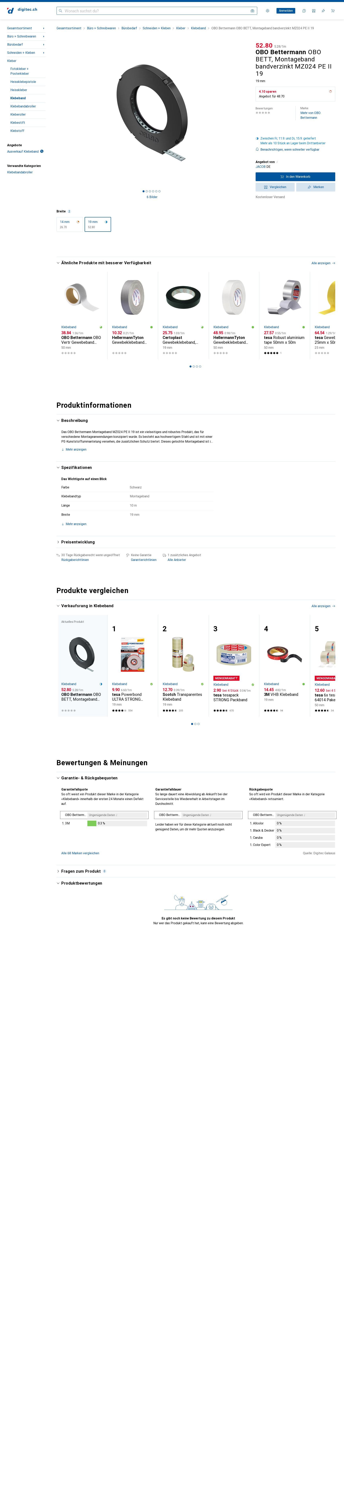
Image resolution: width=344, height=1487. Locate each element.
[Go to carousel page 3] (197, 366)
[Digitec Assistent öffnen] (304, 11)
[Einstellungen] (267, 11)
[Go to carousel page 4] (200, 366)
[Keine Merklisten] (323, 11)
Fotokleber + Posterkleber (19, 71)
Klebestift (17, 123)
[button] (330, 91)
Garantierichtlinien (143, 560)
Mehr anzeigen (76, 449)
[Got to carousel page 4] (153, 191)
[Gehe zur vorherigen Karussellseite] (64, 315)
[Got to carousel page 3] (150, 191)
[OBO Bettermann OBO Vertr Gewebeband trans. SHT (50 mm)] (82, 315)
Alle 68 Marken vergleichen (80, 853)
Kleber (11, 61)
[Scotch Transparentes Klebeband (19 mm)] (183, 666)
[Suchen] (60, 11)
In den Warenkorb (298, 177)
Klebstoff (17, 131)
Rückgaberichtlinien (75, 560)
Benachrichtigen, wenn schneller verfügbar (289, 149)
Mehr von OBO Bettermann (310, 113)
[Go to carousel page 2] (194, 366)
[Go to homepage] (22, 11)
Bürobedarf (15, 44)
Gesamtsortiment (19, 28)
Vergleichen (278, 187)
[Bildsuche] (252, 11)
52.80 (264, 45)
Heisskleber (18, 90)
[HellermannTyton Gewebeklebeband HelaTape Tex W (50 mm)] (234, 315)
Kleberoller (18, 114)
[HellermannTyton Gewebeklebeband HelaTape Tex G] (132, 315)
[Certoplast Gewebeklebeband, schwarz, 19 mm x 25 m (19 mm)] (183, 315)
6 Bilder (152, 197)
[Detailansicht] (104, 819)
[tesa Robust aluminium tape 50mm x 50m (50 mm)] (284, 315)
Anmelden (286, 11)
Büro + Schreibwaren (21, 36)
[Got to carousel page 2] (147, 191)
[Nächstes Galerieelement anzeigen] (248, 113)
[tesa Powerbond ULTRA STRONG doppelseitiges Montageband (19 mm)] (132, 666)
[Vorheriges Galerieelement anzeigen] (56, 113)
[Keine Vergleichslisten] (314, 11)
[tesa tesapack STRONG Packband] (234, 666)
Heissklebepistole (23, 82)
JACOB (261, 167)
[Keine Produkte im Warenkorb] (333, 11)
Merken (318, 187)
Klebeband (18, 98)
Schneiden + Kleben (21, 53)
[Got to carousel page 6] (159, 191)
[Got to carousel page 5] (156, 191)
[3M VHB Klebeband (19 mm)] (284, 666)
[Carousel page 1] (144, 191)
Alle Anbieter (177, 560)
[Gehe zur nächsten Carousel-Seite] (328, 315)
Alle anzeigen (321, 263)
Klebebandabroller (23, 106)
